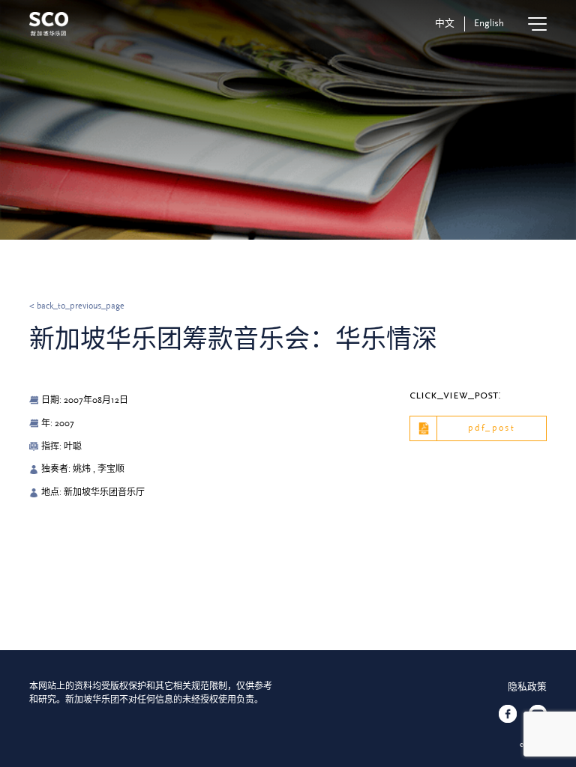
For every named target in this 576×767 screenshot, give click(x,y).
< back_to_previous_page (76, 306)
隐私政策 (527, 687)
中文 (444, 23)
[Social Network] (508, 714)
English (489, 23)
